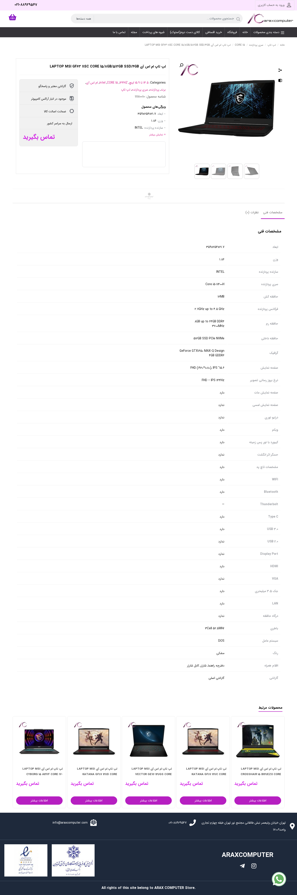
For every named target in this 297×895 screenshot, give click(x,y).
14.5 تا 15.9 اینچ (138, 83)
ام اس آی (92, 83)
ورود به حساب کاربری (271, 5)
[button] (181, 65)
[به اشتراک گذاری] (280, 71)
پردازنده (154, 89)
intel (102, 83)
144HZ (123, 83)
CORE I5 (240, 45)
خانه (282, 45)
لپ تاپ (271, 45)
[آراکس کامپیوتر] (271, 19)
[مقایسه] (280, 81)
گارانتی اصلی (216, 678)
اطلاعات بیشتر (221, 800)
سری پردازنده (256, 45)
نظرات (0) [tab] (252, 212)
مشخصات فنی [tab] (272, 212)
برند (163, 89)
